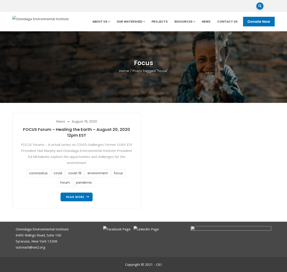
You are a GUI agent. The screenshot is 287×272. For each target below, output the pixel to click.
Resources (183, 21)
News (206, 21)
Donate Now (259, 21)
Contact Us (227, 21)
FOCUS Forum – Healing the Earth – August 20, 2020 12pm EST (76, 132)
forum (65, 182)
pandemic (84, 182)
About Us (99, 21)
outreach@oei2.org (30, 247)
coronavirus (38, 173)
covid (58, 173)
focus (118, 173)
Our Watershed (129, 21)
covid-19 (74, 173)
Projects (160, 21)
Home (124, 70)
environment (97, 173)
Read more (75, 197)
